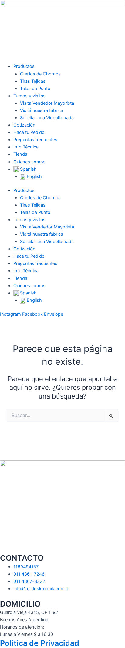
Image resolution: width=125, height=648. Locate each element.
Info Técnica (26, 147)
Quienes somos (29, 162)
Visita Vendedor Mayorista (47, 103)
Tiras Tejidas (33, 81)
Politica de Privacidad (39, 643)
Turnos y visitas (29, 96)
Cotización (24, 125)
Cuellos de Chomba (40, 74)
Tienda (20, 154)
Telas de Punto (35, 88)
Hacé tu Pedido (29, 132)
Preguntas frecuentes (35, 139)
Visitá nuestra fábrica (41, 110)
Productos (24, 66)
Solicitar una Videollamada (47, 117)
